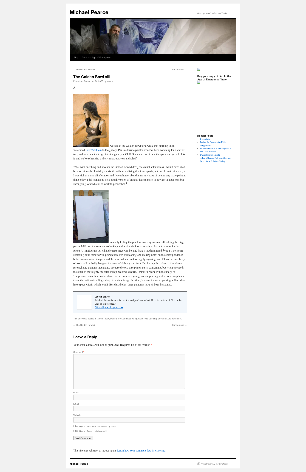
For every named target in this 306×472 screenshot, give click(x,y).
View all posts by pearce (109, 307)
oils (146, 318)
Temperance (179, 69)
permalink (176, 318)
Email (76, 403)
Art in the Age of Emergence (96, 57)
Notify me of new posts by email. (91, 431)
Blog (76, 57)
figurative (139, 318)
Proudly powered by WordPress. (214, 463)
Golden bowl (103, 318)
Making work (116, 318)
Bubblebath (205, 138)
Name (76, 392)
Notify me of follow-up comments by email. (96, 426)
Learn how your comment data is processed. (141, 450)
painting (153, 318)
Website (77, 414)
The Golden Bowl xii (84, 69)
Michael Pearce (89, 12)
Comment (78, 351)
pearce (110, 81)
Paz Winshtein (94, 150)
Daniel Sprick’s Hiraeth (210, 154)
